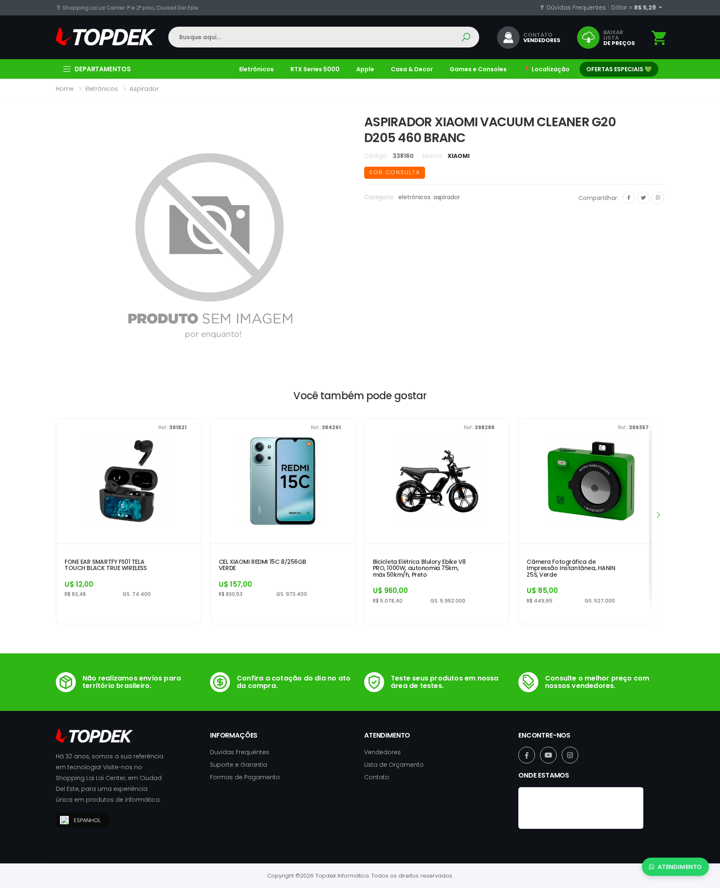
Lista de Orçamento (394, 764)
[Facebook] (628, 198)
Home (65, 89)
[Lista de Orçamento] (659, 38)
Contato (376, 777)
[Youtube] (548, 755)
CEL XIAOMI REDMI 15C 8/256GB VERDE (262, 565)
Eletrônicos (256, 69)
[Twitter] (643, 198)
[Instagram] (570, 755)
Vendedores (382, 752)
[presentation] (658, 515)
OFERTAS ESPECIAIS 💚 (619, 69)
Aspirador (144, 89)
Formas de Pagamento (245, 777)
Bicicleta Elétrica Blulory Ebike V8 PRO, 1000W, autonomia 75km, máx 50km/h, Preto (419, 568)
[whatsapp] (658, 198)
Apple (365, 69)
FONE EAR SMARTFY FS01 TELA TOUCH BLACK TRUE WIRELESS (106, 565)
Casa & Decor (412, 69)
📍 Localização (546, 69)
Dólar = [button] (634, 7)
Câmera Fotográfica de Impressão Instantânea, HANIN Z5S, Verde (571, 568)
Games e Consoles (478, 69)
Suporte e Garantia (238, 764)
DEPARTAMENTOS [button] (103, 69)
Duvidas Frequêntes (239, 752)
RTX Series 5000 (315, 69)
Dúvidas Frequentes (575, 7)
